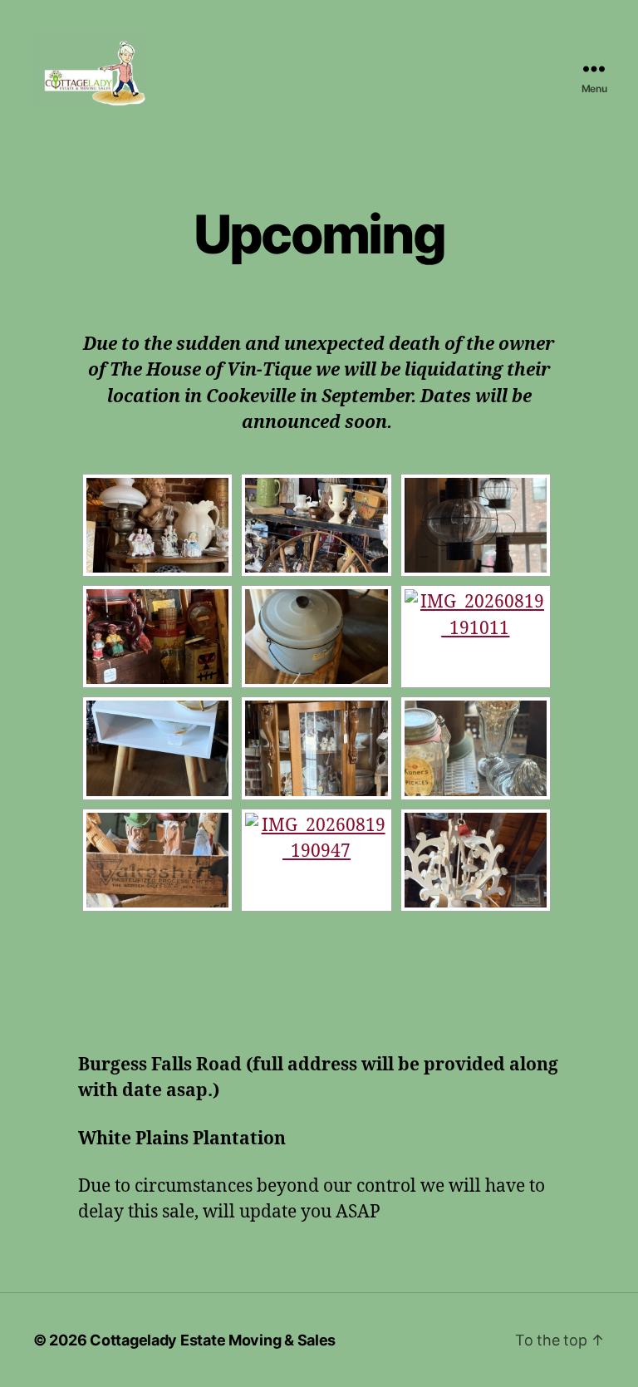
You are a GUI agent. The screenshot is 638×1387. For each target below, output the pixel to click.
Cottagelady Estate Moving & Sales (213, 1340)
